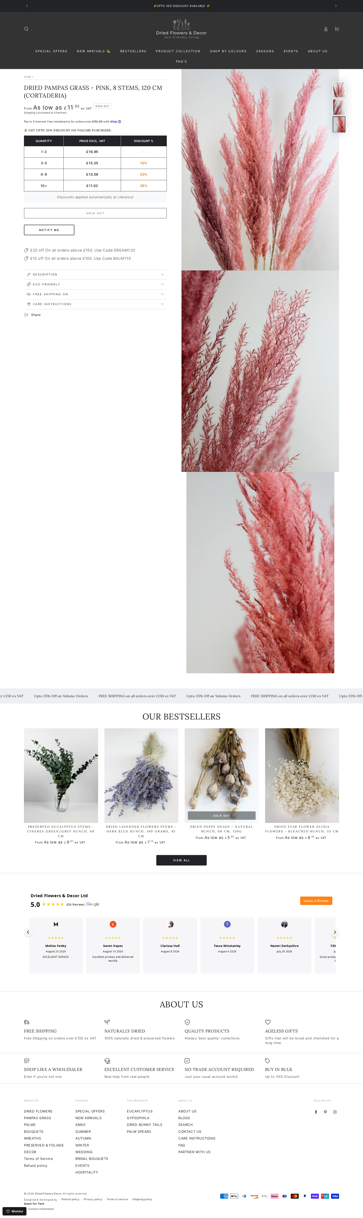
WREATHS (32, 1138)
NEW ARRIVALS (88, 1118)
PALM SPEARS (139, 1131)
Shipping (30, 112)
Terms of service (117, 1199)
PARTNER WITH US (194, 1152)
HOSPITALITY (86, 1172)
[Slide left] (27, 6)
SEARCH (185, 1125)
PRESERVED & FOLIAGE (44, 1145)
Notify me (49, 230)
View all (181, 860)
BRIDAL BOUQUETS (91, 1159)
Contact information (41, 1208)
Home (27, 77)
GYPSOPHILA (138, 1118)
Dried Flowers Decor (48, 1193)
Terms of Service (38, 1159)
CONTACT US (189, 1131)
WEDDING (83, 1152)
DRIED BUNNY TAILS (144, 1125)
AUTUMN (83, 1138)
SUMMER (83, 1131)
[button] (26, 29)
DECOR (30, 1152)
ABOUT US (187, 1111)
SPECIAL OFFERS (90, 1111)
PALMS (30, 1125)
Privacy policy (93, 1199)
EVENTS (82, 1165)
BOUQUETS (33, 1131)
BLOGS (184, 1118)
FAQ (181, 1145)
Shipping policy (142, 1199)
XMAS (80, 1125)
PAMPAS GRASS (37, 1118)
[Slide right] (335, 6)
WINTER (82, 1145)
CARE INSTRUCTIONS (196, 1138)
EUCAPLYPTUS (140, 1111)
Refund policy (35, 1165)
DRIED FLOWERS (38, 1111)
